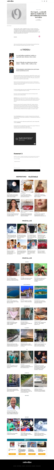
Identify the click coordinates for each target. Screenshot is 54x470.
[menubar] (44, 1)
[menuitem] (44, 1)
